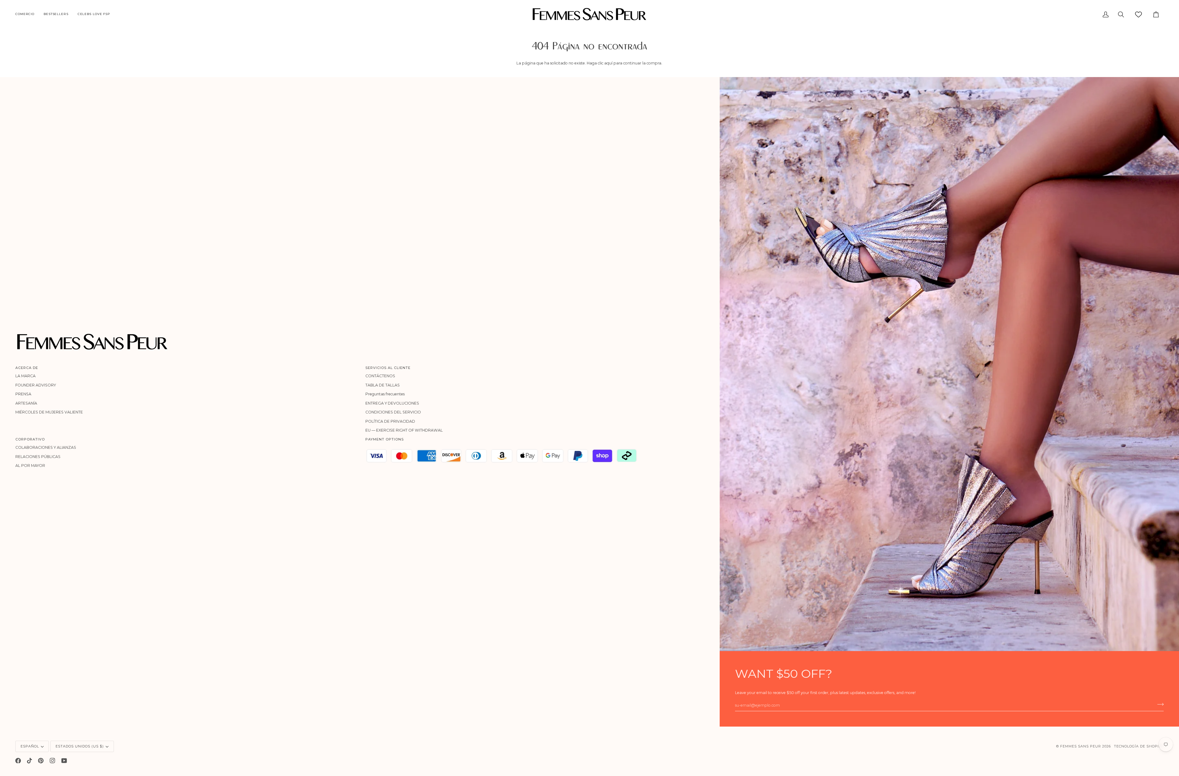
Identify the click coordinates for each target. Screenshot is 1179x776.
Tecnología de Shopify (1139, 746)
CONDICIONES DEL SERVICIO (393, 412)
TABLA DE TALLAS (382, 385)
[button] (27, 14)
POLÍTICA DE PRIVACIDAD (390, 421)
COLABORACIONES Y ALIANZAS (45, 447)
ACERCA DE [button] (26, 368)
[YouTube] (64, 760)
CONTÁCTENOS (380, 376)
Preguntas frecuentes (385, 394)
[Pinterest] (41, 760)
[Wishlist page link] (1138, 14)
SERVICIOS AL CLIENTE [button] (388, 368)
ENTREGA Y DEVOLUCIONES (392, 403)
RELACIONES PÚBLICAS (37, 456)
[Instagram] (52, 760)
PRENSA (23, 394)
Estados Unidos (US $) (80, 746)
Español (30, 746)
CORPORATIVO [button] (30, 439)
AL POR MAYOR (30, 465)
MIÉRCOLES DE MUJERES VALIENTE (49, 412)
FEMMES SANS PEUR (1080, 746)
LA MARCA (25, 376)
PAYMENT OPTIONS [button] (384, 439)
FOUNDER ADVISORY (35, 385)
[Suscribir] (1159, 704)
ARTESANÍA (26, 403)
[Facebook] (18, 760)
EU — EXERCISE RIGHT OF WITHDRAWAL (404, 430)
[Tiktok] (29, 760)
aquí (608, 63)
